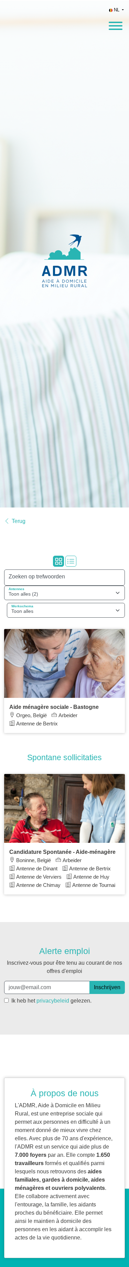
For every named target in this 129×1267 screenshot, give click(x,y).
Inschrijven (107, 987)
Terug (18, 521)
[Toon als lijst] (70, 561)
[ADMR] (64, 254)
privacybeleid (52, 1001)
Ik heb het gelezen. (51, 1001)
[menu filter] (64, 0)
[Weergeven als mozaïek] (58, 561)
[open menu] (115, 23)
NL (116, 9)
